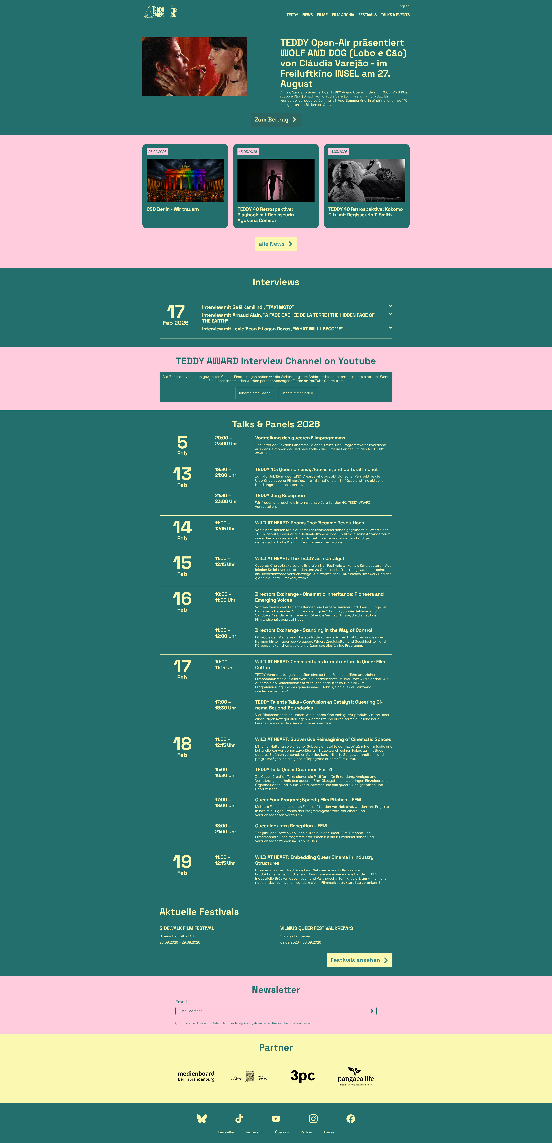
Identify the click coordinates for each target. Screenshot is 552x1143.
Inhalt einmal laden (255, 393)
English (404, 6)
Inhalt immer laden (297, 393)
